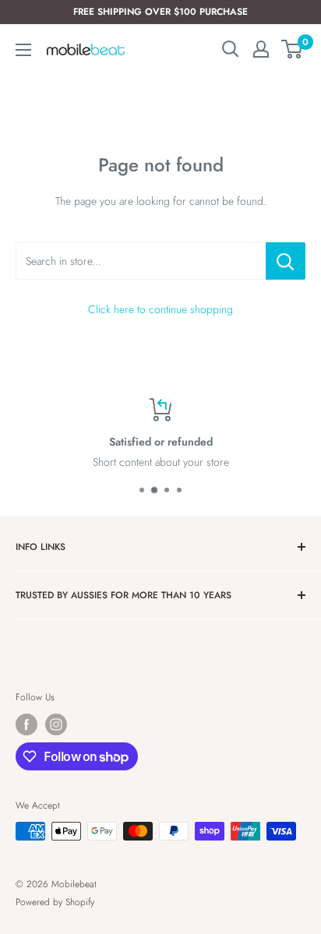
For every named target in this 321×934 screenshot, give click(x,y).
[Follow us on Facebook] (26, 724)
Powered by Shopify (55, 902)
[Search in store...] (285, 261)
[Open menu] (23, 50)
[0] (292, 49)
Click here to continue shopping (160, 309)
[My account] (261, 49)
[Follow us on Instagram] (56, 724)
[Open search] (230, 49)
